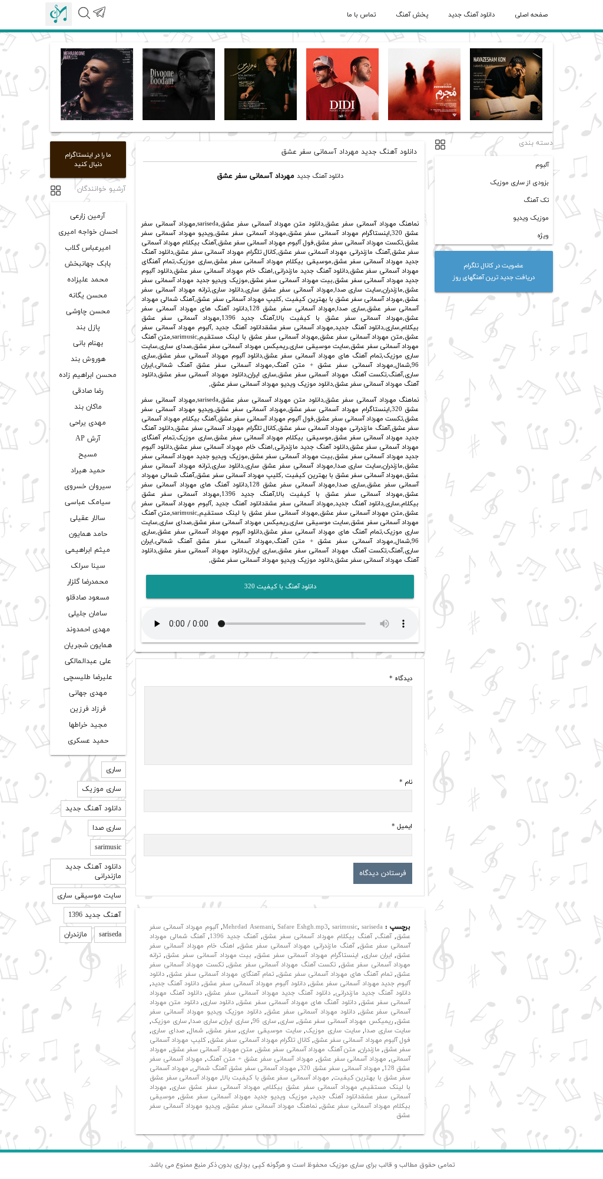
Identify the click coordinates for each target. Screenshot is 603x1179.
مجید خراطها (88, 725)
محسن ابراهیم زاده (88, 375)
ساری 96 (264, 1021)
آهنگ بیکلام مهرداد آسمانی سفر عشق (317, 936)
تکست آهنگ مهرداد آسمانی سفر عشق (282, 964)
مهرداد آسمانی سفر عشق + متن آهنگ (260, 1059)
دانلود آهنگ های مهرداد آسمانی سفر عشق (297, 1002)
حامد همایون (88, 534)
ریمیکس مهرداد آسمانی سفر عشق (345, 1021)
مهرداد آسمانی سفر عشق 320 (340, 1068)
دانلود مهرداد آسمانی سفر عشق (310, 1011)
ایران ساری (377, 955)
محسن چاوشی (88, 311)
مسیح (87, 454)
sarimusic (344, 927)
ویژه (543, 235)
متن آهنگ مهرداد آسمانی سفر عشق (306, 1049)
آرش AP (88, 438)
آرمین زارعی (87, 216)
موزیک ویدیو (531, 218)
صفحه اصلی (531, 14)
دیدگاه (400, 678)
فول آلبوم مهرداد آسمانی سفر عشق (362, 1040)
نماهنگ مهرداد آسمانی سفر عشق (271, 1106)
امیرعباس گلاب (88, 248)
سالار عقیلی (87, 518)
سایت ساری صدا (387, 1030)
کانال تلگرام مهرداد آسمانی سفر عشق (260, 1040)
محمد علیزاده (87, 279)
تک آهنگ (536, 200)
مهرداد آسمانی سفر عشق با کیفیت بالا (276, 1077)
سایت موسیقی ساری (270, 1030)
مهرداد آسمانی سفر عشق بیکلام (311, 1087)
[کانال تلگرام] (98, 19)
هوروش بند (88, 359)
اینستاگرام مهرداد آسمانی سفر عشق (307, 955)
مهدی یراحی (87, 423)
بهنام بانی (88, 343)
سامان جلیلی (87, 613)
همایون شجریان (88, 645)
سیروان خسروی (87, 486)
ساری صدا (203, 1021)
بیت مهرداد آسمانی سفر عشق (208, 955)
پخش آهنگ (412, 14)
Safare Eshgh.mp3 (302, 927)
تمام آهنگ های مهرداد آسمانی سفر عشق (335, 974)
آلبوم (542, 165)
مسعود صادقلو (88, 597)
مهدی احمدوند (88, 629)
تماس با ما (361, 14)
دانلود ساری (218, 1002)
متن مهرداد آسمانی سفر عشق (212, 1049)
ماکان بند (88, 407)
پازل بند (88, 327)
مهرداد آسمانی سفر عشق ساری (215, 1087)
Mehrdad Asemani (248, 927)
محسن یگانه (88, 295)
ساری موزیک (169, 1021)
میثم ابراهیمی (87, 550)
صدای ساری (167, 1030)
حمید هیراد (88, 470)
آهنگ (384, 936)
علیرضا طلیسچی (88, 677)
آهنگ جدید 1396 (234, 936)
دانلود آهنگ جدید (471, 14)
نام (405, 782)
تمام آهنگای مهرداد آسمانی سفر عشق (220, 974)
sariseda (372, 927)
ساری (287, 1021)
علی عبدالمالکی (88, 661)
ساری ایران (235, 1021)
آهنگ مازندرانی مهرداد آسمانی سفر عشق (296, 946)
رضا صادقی (87, 391)
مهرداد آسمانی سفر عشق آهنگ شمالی (244, 1068)
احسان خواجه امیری (88, 232)
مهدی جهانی (88, 693)
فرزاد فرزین (88, 709)
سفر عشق (222, 1030)
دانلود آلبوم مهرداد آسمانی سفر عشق (254, 983)
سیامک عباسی (88, 502)
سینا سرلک (88, 566)
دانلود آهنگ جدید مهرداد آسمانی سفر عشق (268, 993)
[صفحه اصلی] (58, 14)
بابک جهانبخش (88, 264)
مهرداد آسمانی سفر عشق (352, 1059)
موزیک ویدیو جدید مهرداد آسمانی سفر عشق (243, 1096)
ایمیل (402, 826)
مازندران (370, 1049)
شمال (195, 1030)
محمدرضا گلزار (87, 582)
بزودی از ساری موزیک (519, 182)
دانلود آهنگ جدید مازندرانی (372, 993)
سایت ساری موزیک (333, 1030)
